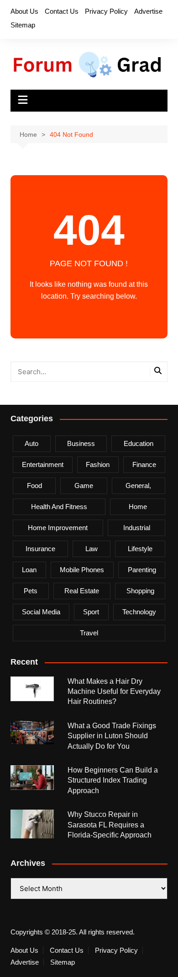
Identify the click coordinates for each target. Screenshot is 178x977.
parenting (142, 570)
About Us (24, 11)
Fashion (98, 464)
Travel (89, 633)
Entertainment (42, 464)
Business (81, 443)
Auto (31, 443)
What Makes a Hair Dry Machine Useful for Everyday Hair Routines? (114, 691)
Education (138, 443)
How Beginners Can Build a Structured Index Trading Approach (113, 780)
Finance (144, 464)
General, (138, 485)
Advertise (148, 11)
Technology (139, 612)
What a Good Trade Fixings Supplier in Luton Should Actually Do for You (112, 736)
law (91, 549)
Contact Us (62, 11)
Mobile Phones (82, 570)
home (138, 506)
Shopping (140, 591)
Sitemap (22, 25)
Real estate (81, 591)
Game (83, 485)
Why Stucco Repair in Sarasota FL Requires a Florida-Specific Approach (110, 825)
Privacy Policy (106, 11)
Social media (41, 612)
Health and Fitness (59, 506)
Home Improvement (58, 527)
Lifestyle (140, 549)
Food (34, 485)
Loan (29, 570)
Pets (30, 591)
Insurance (40, 549)
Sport (91, 612)
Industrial (136, 527)
